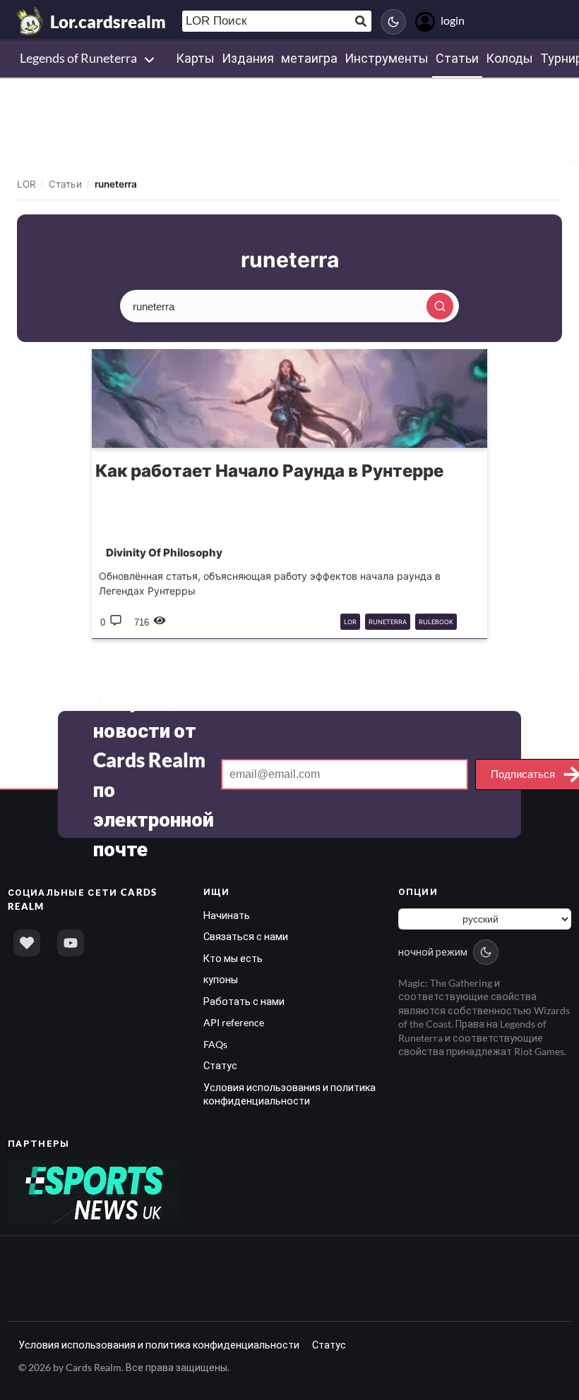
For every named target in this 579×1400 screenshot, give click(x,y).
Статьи (65, 184)
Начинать (226, 915)
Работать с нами (244, 1001)
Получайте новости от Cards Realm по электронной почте (153, 774)
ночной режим (432, 952)
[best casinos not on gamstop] (94, 1191)
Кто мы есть (233, 958)
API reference (233, 1022)
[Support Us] (26, 943)
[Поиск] (439, 306)
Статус (220, 1065)
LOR (26, 184)
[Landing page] (30, 21)
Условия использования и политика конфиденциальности (158, 1345)
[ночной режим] (393, 22)
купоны (220, 979)
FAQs (215, 1044)
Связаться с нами (245, 936)
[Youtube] (70, 943)
